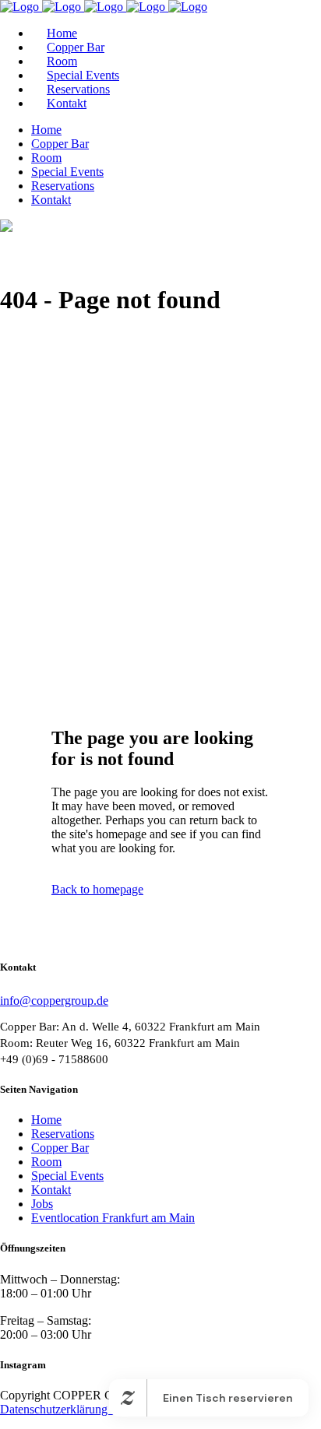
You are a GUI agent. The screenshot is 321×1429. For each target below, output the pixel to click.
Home (46, 1119)
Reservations (62, 1133)
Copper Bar (60, 1147)
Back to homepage (97, 889)
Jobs (42, 1203)
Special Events (67, 1175)
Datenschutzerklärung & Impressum (88, 1409)
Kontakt (51, 1189)
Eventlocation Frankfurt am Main (113, 1217)
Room (46, 1161)
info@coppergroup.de (54, 1000)
